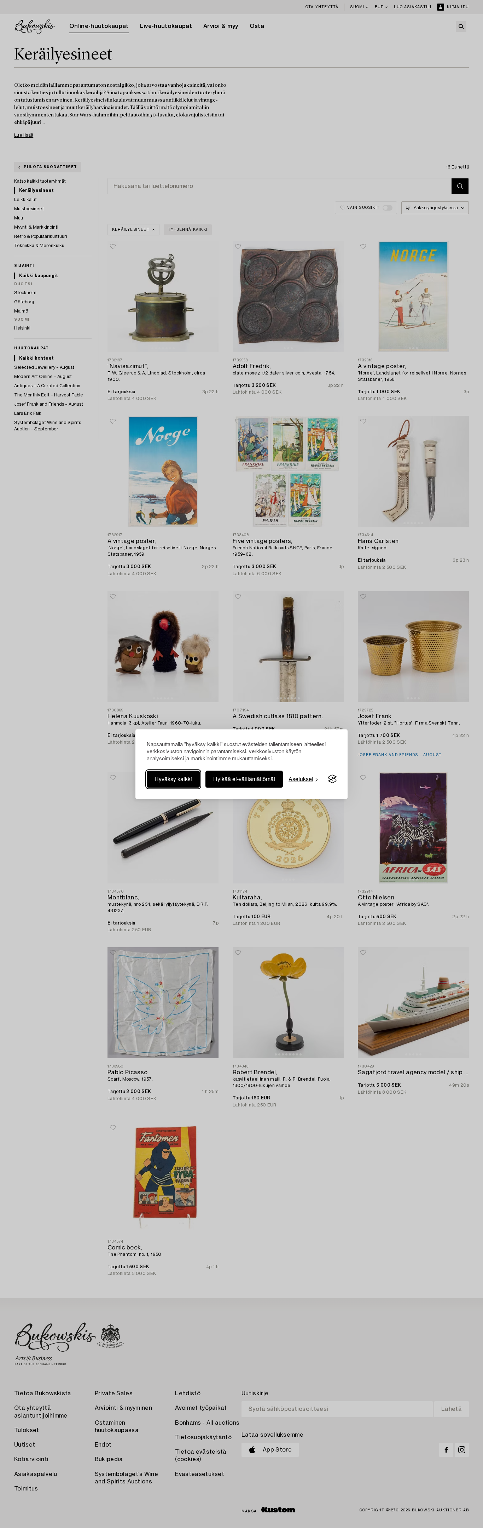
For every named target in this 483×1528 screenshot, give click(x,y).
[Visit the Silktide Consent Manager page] (332, 779)
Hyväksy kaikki (173, 779)
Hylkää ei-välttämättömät (244, 779)
